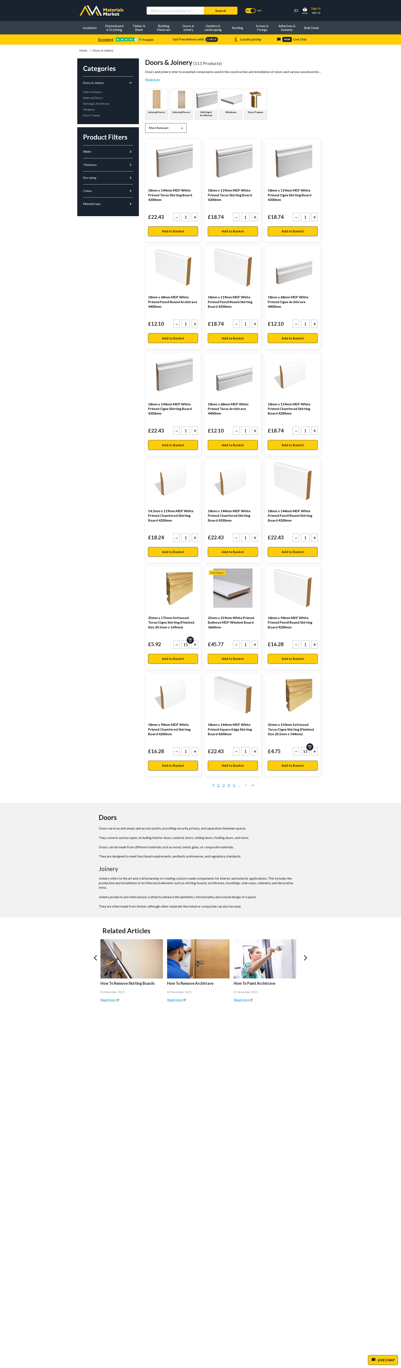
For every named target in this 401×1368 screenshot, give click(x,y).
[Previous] (95, 957)
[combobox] (175, 11)
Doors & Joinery (108, 82)
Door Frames (255, 112)
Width (108, 151)
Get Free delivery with (195, 39)
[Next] (305, 957)
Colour (108, 190)
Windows (230, 112)
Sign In (316, 8)
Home (83, 50)
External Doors (181, 112)
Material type (108, 203)
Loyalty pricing (247, 39)
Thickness (108, 164)
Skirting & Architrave (206, 114)
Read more (152, 79)
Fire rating (108, 177)
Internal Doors (156, 112)
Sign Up (316, 12)
